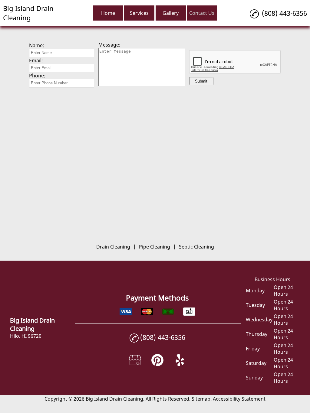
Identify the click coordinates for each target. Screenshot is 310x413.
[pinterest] (157, 364)
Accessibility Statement (239, 398)
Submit (201, 81)
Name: (36, 45)
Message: (109, 44)
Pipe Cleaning (154, 246)
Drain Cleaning (113, 246)
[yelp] (179, 364)
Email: (36, 60)
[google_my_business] (135, 364)
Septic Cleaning (196, 246)
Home (108, 13)
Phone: (37, 75)
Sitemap (201, 398)
